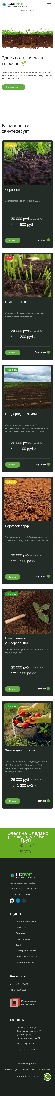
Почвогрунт (21, 927)
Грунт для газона (18, 302)
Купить (12, 240)
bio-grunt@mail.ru (26, 1043)
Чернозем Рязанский (26, 956)
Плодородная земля (21, 414)
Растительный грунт (26, 921)
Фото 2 (27, 851)
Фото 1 (27, 845)
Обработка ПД (28, 1069)
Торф (18, 945)
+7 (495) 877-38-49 (21, 894)
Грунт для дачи (23, 939)
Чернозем (12, 190)
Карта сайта (45, 1069)
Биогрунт (20, 933)
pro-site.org (33, 1076)
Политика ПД (10, 1069)
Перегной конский (25, 962)
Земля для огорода (20, 750)
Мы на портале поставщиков (29, 1002)
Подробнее (40, 240)
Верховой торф (17, 526)
